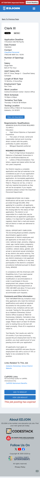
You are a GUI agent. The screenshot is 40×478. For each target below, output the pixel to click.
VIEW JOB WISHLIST (20, 397)
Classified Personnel (11, 52)
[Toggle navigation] (34, 8)
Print (17, 33)
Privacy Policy (20, 467)
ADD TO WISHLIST (20, 392)
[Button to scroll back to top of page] (37, 471)
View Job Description (15, 117)
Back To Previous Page (10, 19)
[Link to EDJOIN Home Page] (11, 8)
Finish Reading (32, 2)
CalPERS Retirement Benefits (16, 383)
